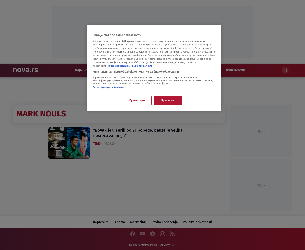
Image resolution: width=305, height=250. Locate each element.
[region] (154, 68)
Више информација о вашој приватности (130, 65)
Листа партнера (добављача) (108, 87)
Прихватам (167, 100)
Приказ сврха (137, 100)
